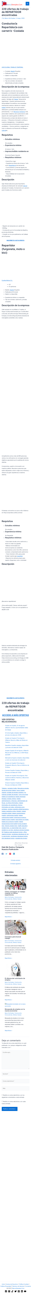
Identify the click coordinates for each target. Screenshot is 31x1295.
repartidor (20, 556)
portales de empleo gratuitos (15, 792)
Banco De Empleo (9, 897)
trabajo (4, 107)
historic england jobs (11, 826)
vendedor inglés (12, 788)
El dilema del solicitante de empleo (15, 979)
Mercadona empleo (23, 788)
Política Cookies (24, 1284)
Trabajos (4, 788)
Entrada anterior (15, 860)
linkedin (19, 811)
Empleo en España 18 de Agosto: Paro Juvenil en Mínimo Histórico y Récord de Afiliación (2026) (17, 778)
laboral (25, 186)
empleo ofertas (11, 798)
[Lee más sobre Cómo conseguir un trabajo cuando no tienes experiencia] (15, 884)
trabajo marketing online (9, 811)
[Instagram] (9, 1291)
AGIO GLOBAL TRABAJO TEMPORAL (12, 67)
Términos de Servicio (18, 1286)
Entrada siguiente (15, 863)
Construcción (18, 897)
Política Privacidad (6, 1286)
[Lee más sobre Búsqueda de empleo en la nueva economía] (15, 1005)
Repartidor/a (12, 165)
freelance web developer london (13, 832)
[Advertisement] (15, 49)
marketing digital (6, 813)
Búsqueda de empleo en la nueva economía (15, 1010)
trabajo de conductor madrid (10, 821)
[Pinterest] (10, 854)
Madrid (13, 71)
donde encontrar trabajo (9, 790)
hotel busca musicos (20, 817)
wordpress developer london (19, 836)
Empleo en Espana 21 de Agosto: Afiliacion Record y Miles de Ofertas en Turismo (16, 740)
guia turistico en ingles (21, 819)
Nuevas (19, 899)
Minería (15, 899)
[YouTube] (25, 1291)
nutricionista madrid (12, 815)
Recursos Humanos (19, 111)
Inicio (3, 1284)
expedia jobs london (21, 838)
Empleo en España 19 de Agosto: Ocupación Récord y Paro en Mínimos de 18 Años (17, 765)
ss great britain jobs (16, 828)
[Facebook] (2, 854)
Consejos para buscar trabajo (13, 937)
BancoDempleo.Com (18, 1288)
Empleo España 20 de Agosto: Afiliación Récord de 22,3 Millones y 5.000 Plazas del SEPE (17, 753)
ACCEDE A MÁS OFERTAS (15, 715)
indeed (24, 811)
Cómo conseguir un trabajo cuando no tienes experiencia (15, 893)
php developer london (8, 838)
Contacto (28, 1286)
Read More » (8, 916)
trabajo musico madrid (8, 819)
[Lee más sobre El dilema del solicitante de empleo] (15, 968)
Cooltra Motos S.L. (7, 280)
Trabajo (16, 99)
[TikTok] (12, 1291)
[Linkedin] (14, 854)
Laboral (4, 130)
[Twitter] (6, 854)
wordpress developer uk (19, 834)
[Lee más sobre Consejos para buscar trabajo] (15, 927)
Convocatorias (8, 899)
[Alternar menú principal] (27, 3)
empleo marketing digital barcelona (18, 809)
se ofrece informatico (12, 803)
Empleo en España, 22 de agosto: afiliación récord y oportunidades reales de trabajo (16, 728)
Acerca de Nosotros (12, 1284)
